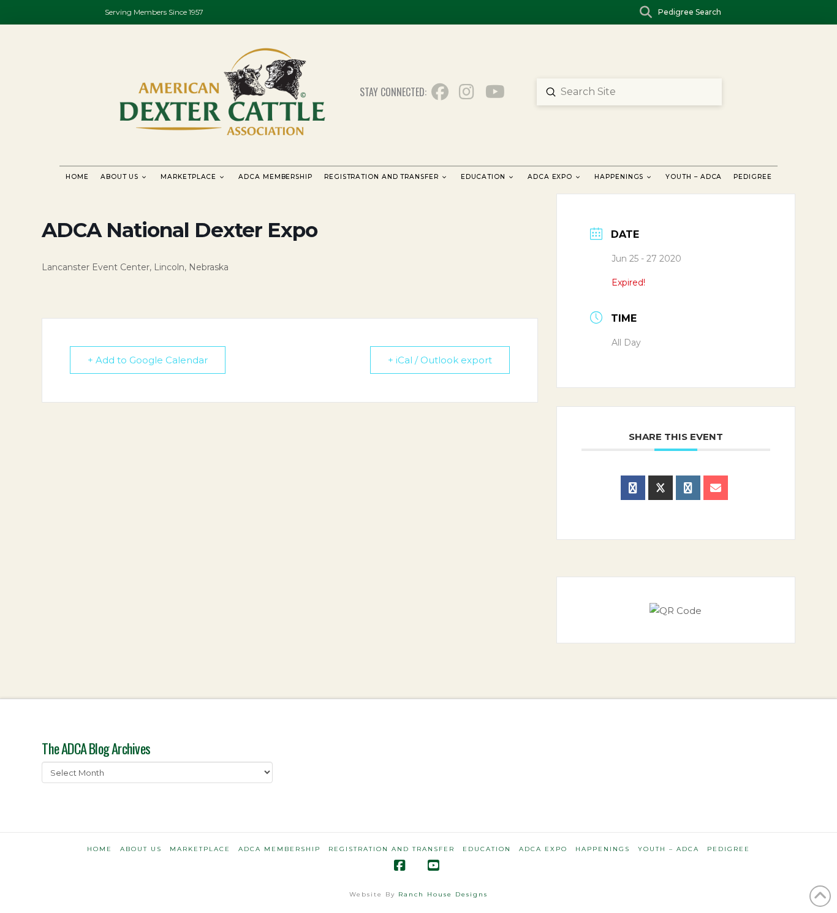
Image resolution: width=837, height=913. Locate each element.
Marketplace (200, 849)
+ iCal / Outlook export (440, 360)
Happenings (602, 849)
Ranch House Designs (443, 894)
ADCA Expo (543, 849)
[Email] (715, 487)
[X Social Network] (660, 487)
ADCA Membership (279, 849)
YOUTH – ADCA (668, 849)
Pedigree (728, 849)
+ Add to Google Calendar (148, 360)
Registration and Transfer (391, 849)
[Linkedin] (688, 487)
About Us (141, 849)
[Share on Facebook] (633, 487)
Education (487, 849)
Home (99, 849)
